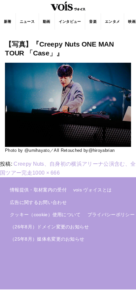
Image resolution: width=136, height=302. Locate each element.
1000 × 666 (46, 173)
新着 (8, 21)
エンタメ (112, 21)
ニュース (27, 21)
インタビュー (70, 21)
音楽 (93, 21)
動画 (47, 21)
